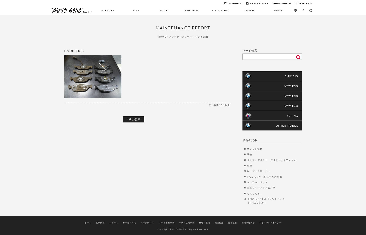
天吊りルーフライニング (261, 187)
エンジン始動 (254, 148)
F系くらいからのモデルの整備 (264, 176)
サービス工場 (129, 222)
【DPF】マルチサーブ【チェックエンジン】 (273, 160)
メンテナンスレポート (182, 36)
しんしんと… (254, 193)
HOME (162, 36)
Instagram (311, 10)
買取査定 (219, 222)
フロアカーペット (257, 182)
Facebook (303, 10)
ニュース (113, 222)
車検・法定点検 (187, 222)
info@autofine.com (259, 3)
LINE (295, 10)
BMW (291, 76)
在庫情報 (100, 222)
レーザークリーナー (258, 171)
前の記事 (134, 119)
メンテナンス (147, 222)
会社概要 (232, 222)
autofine (71, 10)
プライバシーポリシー (270, 222)
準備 (249, 154)
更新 (249, 165)
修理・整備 (204, 222)
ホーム (88, 222)
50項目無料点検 (166, 222)
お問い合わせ (248, 222)
